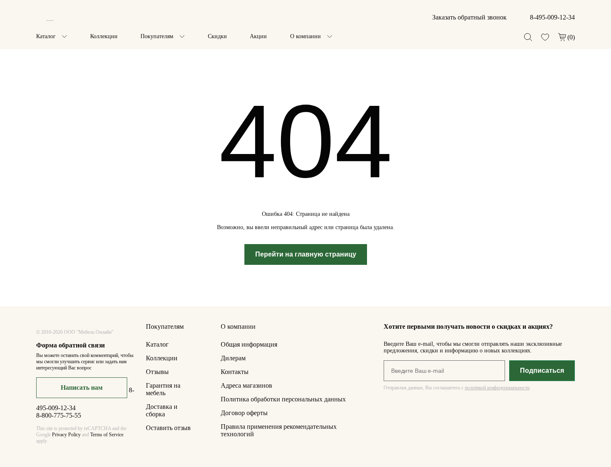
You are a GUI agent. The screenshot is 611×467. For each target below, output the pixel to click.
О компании (305, 36)
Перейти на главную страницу (305, 254)
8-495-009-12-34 (552, 17)
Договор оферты (244, 412)
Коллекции (104, 36)
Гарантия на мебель (163, 389)
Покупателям (156, 36)
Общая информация (249, 344)
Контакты (235, 371)
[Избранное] (545, 37)
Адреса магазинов (246, 385)
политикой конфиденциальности (497, 388)
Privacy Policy (66, 435)
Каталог (46, 36)
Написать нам (82, 387)
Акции (258, 36)
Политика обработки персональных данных (283, 399)
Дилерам (233, 358)
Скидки (217, 36)
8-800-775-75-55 (58, 415)
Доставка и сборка (161, 410)
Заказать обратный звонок (469, 17)
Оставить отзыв (168, 427)
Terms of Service (106, 435)
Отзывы (157, 371)
